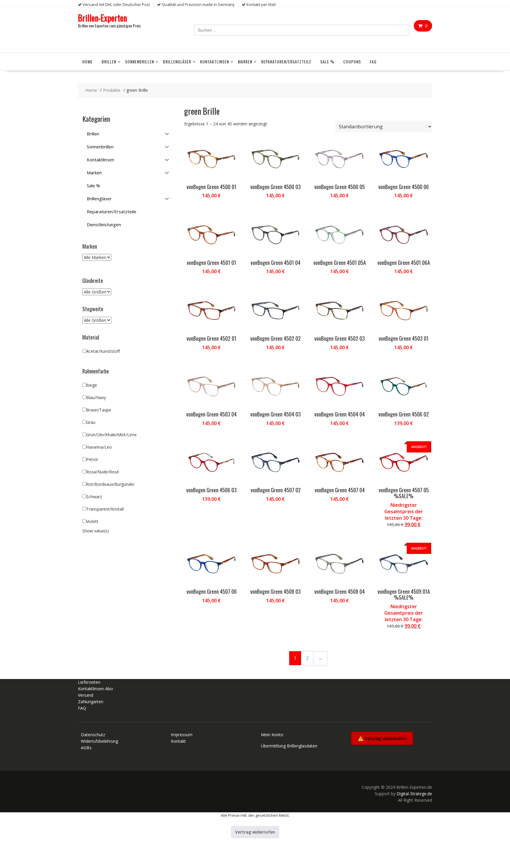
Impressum (181, 734)
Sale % (327, 61)
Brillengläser (177, 61)
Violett (92, 521)
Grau (90, 422)
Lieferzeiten (89, 682)
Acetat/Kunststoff (103, 351)
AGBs (86, 747)
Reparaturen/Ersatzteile (286, 61)
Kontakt (178, 741)
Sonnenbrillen (139, 61)
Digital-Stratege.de (414, 793)
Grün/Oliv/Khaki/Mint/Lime (111, 434)
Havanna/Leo (99, 447)
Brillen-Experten (102, 18)
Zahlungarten (90, 701)
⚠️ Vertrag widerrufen (382, 738)
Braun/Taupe (98, 410)
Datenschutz (93, 734)
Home (87, 61)
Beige (91, 385)
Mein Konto (272, 734)
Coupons (352, 61)
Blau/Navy (96, 397)
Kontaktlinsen (214, 61)
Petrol (92, 459)
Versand (85, 695)
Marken (245, 61)
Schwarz (94, 496)
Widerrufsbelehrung (99, 741)
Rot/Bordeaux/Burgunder (110, 484)
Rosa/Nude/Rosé (102, 472)
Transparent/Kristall (105, 509)
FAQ (373, 61)
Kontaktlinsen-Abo (95, 688)
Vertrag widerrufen (255, 832)
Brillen (109, 61)
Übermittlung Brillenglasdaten (289, 746)
